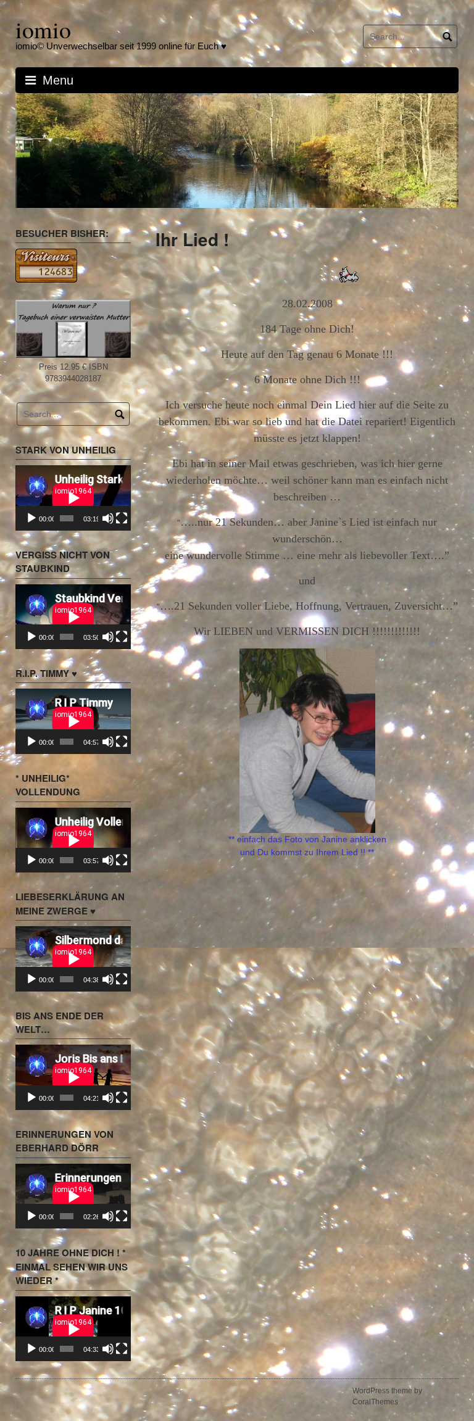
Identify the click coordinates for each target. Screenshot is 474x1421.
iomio (43, 29)
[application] (73, 498)
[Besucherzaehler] (46, 266)
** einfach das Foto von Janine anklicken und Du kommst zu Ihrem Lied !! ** (307, 846)
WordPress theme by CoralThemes (387, 1397)
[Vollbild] (121, 519)
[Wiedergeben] (31, 519)
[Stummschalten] (108, 519)
